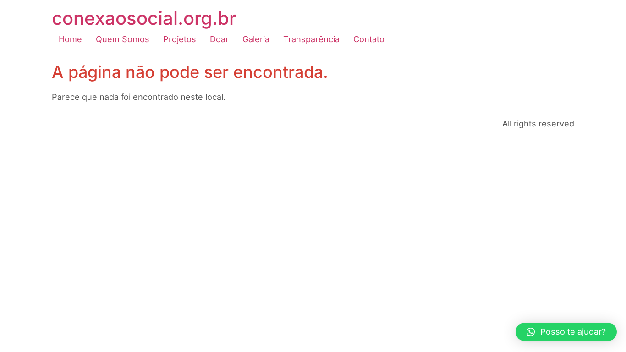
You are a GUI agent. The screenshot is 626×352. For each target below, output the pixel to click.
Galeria (255, 39)
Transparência (311, 39)
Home (70, 39)
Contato (368, 39)
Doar (219, 39)
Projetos (179, 39)
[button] (566, 332)
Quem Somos (122, 39)
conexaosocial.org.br (144, 18)
